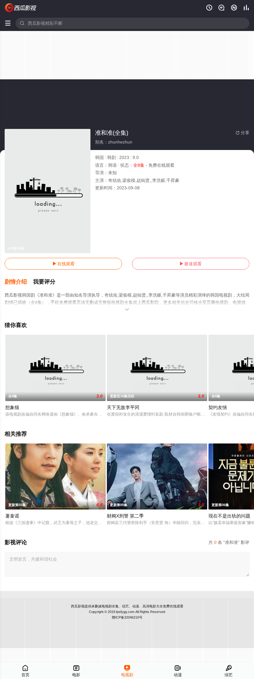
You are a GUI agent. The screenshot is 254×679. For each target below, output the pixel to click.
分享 (242, 132)
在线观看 (63, 263)
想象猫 (12, 407)
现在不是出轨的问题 (229, 515)
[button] (19, 282)
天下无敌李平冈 (123, 407)
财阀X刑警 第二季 (125, 515)
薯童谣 (12, 515)
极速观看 (190, 263)
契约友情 (217, 407)
